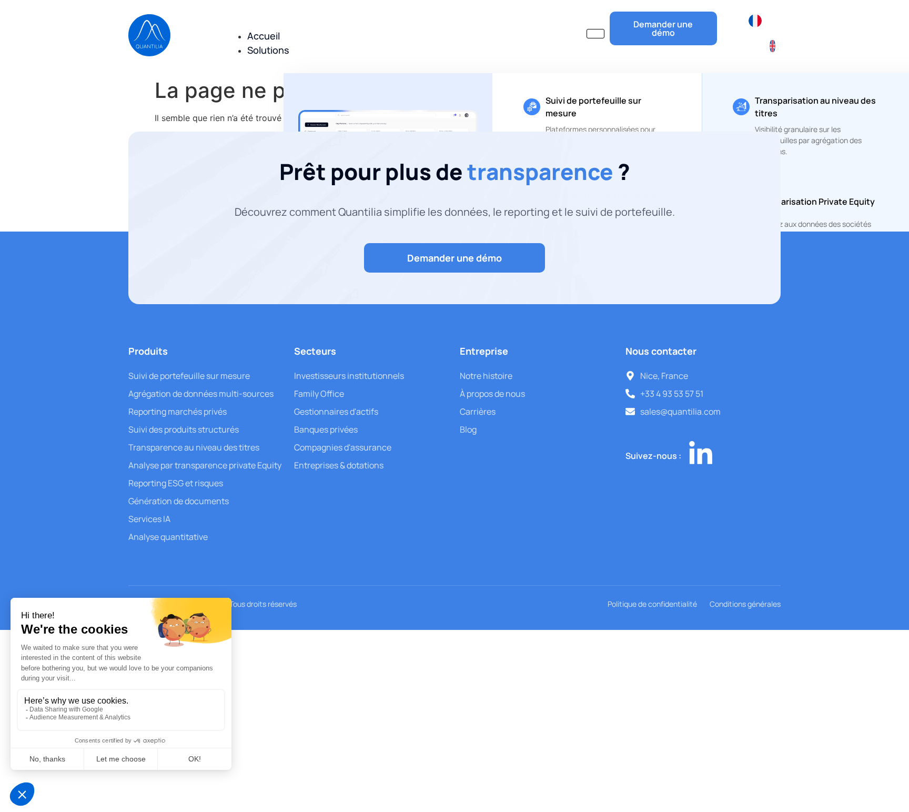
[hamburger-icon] (595, 33)
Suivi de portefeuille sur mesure (593, 107)
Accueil (263, 35)
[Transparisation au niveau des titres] (741, 106)
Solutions (268, 50)
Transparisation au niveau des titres (815, 107)
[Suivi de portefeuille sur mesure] (531, 106)
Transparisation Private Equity (814, 201)
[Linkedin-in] (701, 454)
